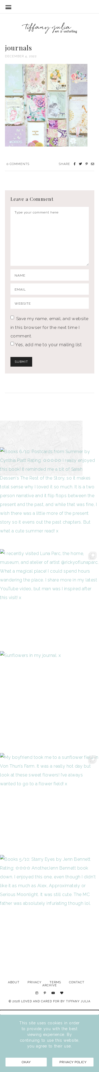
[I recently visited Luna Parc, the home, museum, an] (49, 598)
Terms (55, 982)
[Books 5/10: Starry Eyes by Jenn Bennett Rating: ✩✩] (49, 904)
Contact (76, 982)
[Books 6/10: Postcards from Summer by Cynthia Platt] (49, 496)
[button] (49, 1012)
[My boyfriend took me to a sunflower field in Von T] (49, 802)
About (14, 982)
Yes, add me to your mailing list (48, 344)
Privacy (35, 982)
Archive (49, 985)
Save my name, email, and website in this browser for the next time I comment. (49, 327)
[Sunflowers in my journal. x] (49, 700)
